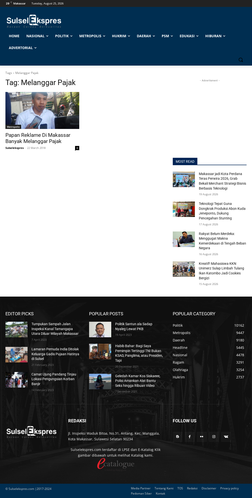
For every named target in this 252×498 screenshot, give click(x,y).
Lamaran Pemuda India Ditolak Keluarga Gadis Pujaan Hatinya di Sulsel (55, 354)
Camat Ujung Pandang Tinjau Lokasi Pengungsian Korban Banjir (54, 379)
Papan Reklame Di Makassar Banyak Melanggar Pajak (37, 138)
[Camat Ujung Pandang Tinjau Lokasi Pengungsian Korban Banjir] (16, 380)
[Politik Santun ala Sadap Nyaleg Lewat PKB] (100, 329)
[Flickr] (201, 437)
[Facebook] (189, 437)
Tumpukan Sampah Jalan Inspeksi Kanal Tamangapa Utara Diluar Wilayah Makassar (55, 329)
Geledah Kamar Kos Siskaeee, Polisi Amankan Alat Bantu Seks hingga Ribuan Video (137, 381)
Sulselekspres (14, 148)
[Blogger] (177, 437)
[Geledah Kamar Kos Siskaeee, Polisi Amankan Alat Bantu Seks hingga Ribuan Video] (100, 381)
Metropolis (13, 126)
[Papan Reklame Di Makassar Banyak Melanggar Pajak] (42, 110)
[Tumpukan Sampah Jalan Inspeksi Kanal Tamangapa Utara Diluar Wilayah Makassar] (16, 329)
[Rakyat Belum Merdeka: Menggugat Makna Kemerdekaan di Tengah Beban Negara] (184, 239)
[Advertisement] (210, 114)
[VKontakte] (226, 437)
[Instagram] (214, 437)
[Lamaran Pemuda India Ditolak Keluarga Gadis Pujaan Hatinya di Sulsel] (16, 354)
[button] (241, 60)
